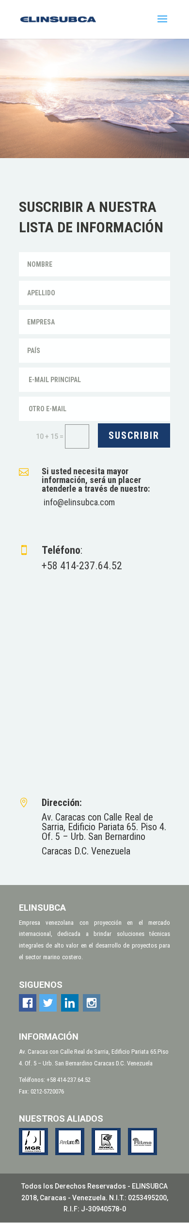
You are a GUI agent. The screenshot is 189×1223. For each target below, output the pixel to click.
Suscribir (134, 435)
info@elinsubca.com (79, 502)
